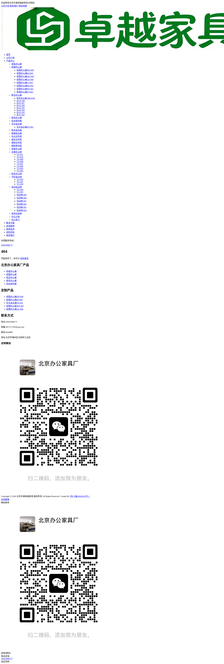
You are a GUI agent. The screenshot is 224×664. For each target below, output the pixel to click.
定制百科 (10, 232)
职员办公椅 (16, 174)
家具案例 (10, 226)
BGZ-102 (21, 115)
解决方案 (10, 223)
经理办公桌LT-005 (25, 83)
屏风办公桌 (16, 118)
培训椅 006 (21, 204)
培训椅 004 (21, 210)
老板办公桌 (16, 64)
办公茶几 (15, 220)
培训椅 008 (21, 198)
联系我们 (14, 6)
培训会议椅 (16, 187)
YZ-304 (20, 189)
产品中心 (10, 61)
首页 (8, 54)
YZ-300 (20, 184)
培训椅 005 (21, 207)
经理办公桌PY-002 (25, 92)
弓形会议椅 (16, 177)
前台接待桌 (16, 121)
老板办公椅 (16, 149)
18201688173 (6, 245)
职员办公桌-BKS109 (26, 98)
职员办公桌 (16, 95)
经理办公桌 (16, 67)
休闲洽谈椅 (16, 213)
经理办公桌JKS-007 (25, 76)
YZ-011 (20, 154)
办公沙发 (15, 217)
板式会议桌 (16, 130)
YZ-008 (20, 161)
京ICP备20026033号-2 (79, 496)
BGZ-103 (21, 112)
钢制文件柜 (16, 143)
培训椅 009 (21, 195)
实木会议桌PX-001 (25, 127)
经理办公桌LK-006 (25, 79)
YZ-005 (20, 168)
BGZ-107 (21, 103)
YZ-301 (20, 182)
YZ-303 (20, 192)
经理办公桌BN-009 (25, 70)
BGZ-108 (21, 101)
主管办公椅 (16, 152)
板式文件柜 (16, 139)
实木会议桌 (16, 124)
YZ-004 (20, 171)
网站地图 (23, 6)
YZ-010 (20, 157)
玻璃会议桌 (16, 133)
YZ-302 (20, 179)
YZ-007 (20, 164)
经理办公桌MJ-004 (25, 86)
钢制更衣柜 (16, 146)
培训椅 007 (21, 201)
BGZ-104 (21, 110)
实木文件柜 (16, 136)
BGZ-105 (21, 108)
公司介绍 (5, 6)
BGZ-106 (21, 105)
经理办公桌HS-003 (25, 89)
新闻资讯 (10, 229)
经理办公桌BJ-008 (25, 73)
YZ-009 (20, 159)
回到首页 (24, 258)
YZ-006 (20, 166)
